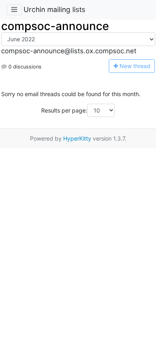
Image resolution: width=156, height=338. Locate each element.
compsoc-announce (55, 26)
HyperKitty (77, 138)
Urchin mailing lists (54, 9)
